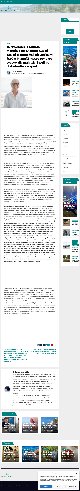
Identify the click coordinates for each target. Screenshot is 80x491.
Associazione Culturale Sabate (45, 398)
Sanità (8, 43)
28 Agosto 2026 (69, 68)
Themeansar (29, 486)
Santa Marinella (67, 163)
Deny (58, 486)
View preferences (71, 486)
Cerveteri (65, 154)
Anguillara (66, 130)
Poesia (73, 232)
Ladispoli (65, 159)
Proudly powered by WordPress (8, 486)
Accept (46, 486)
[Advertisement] (30, 30)
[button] (77, 473)
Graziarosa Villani (18, 71)
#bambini (25, 73)
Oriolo (64, 150)
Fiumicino (65, 167)
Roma (64, 171)
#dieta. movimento (39, 73)
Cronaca (72, 200)
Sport (65, 60)
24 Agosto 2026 (69, 208)
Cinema (5, 449)
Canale (65, 146)
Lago (71, 58)
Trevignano (66, 138)
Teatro (73, 112)
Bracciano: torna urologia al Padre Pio (48, 425)
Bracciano (66, 58)
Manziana (65, 142)
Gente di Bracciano (48, 388)
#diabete (31, 73)
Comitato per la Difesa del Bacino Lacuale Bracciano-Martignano (32, 400)
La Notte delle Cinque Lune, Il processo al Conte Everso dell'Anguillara (32, 395)
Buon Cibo (65, 449)
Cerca (64, 20)
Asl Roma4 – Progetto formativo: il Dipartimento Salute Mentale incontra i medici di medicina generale (43, 351)
